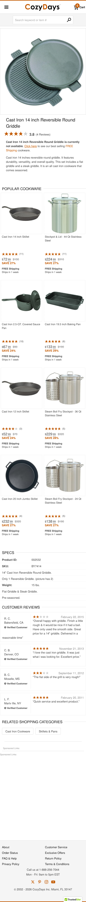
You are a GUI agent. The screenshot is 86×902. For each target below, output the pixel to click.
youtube (53, 882)
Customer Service (56, 847)
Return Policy (53, 858)
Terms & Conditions (57, 864)
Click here (30, 146)
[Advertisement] (43, 796)
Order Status (10, 853)
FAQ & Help (9, 858)
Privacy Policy (10, 864)
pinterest (39, 882)
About (5, 847)
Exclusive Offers (55, 853)
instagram (46, 882)
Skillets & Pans (48, 731)
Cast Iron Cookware (17, 731)
